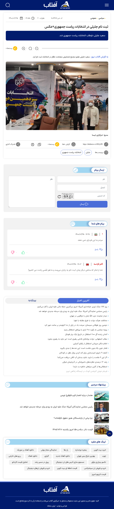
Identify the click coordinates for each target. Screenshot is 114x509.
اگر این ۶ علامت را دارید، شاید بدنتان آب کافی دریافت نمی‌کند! (82, 357)
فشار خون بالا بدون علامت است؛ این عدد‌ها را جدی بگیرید (83, 348)
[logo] (57, 4)
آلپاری (46, 456)
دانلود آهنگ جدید (63, 456)
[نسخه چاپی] (32, 144)
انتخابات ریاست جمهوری (71, 152)
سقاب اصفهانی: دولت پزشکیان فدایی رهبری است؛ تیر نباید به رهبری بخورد (77, 339)
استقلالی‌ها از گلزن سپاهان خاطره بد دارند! (90, 366)
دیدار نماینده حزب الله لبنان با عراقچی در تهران (88, 316)
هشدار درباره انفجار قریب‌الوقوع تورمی (76, 395)
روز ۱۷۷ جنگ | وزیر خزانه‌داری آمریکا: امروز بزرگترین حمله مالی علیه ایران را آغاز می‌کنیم (72, 306)
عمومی (93, 18)
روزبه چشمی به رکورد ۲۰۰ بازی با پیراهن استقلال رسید (85, 329)
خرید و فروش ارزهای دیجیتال (38, 468)
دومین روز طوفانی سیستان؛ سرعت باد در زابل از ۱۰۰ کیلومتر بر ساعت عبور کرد (76, 325)
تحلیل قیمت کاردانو (20, 462)
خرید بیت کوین (100, 450)
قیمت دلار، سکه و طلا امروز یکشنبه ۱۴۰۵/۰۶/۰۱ (73, 429)
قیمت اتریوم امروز (99, 474)
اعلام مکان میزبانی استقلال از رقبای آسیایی (90, 343)
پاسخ (96, 249)
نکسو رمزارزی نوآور (98, 462)
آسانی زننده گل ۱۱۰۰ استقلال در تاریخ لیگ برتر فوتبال (86, 334)
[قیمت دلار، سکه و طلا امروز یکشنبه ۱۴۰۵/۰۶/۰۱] (101, 429)
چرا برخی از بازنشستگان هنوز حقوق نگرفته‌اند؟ (73, 418)
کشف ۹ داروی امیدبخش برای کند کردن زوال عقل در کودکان (83, 352)
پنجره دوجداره (81, 450)
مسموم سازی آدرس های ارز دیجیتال (70, 462)
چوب (104, 456)
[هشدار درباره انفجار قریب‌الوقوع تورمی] (101, 395)
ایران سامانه (51, 506)
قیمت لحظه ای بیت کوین (67, 468)
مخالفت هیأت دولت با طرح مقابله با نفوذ (90, 320)
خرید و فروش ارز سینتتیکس (95, 468)
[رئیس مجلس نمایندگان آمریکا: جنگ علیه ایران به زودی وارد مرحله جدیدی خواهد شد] (101, 406)
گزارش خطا (66, 144)
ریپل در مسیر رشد (42, 462)
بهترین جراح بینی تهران (86, 456)
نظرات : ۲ (40, 18)
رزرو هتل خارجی (15, 456)
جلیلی (88, 152)
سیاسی (101, 18)
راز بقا (66, 450)
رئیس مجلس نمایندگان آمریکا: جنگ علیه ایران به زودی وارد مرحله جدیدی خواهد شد (73, 311)
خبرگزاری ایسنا (97, 135)
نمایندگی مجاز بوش (49, 450)
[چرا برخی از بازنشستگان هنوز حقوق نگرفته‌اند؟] (101, 418)
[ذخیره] (39, 144)
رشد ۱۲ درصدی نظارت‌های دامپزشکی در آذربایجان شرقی (84, 362)
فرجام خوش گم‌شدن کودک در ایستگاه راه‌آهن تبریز (86, 371)
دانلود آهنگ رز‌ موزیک (25, 450)
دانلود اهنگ (32, 456)
